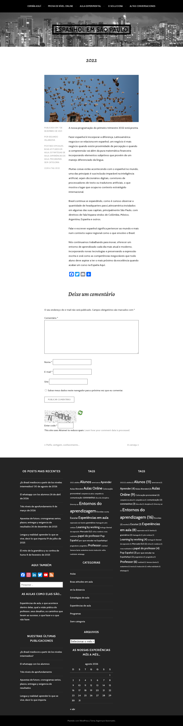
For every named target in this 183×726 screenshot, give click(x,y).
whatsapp (81, 554)
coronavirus (89, 497)
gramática (90, 522)
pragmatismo (74, 546)
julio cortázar (148, 535)
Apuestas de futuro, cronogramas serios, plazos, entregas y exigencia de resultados (40, 522)
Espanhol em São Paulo (91, 29)
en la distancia (77, 589)
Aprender (106, 482)
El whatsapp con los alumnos (34, 494)
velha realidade (153, 567)
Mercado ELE (86, 531)
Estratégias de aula (79, 597)
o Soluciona (115, 6)
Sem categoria (51, 162)
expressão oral (75, 523)
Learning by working (88, 527)
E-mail (48, 372)
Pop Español (128, 552)
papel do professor (89, 536)
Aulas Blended (76, 489)
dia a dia (99, 498)
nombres (100, 532)
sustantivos (84, 550)
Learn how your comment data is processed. (107, 430)
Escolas (100, 511)
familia (83, 523)
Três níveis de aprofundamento (36, 506)
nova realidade (126, 549)
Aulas (60, 146)
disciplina (105, 498)
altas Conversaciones (142, 6)
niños (95, 532)
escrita (106, 512)
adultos (76, 483)
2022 (57, 168)
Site (46, 381)
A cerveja (132, 445)
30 (73, 700)
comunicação (76, 497)
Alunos (85, 482)
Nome (48, 362)
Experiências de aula (80, 605)
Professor (94, 545)
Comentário (51, 318)
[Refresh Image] (80, 412)
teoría (91, 550)
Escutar (74, 518)
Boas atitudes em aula (81, 581)
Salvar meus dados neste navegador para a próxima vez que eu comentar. (85, 390)
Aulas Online (93, 488)
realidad (104, 546)
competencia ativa (87, 494)
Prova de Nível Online (60, 6)
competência (99, 494)
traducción (97, 550)
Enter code (50, 425)
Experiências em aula (93, 518)
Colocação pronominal (147, 495)
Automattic (110, 720)
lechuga (103, 528)
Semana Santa (75, 550)
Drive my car (74, 504)
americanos (96, 483)
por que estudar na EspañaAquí (93, 540)
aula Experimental (90, 6)
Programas (56, 159)
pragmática (83, 546)
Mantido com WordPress (78, 720)
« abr (72, 709)
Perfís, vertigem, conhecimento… (62, 445)
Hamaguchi (100, 523)
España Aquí (34, 6)
